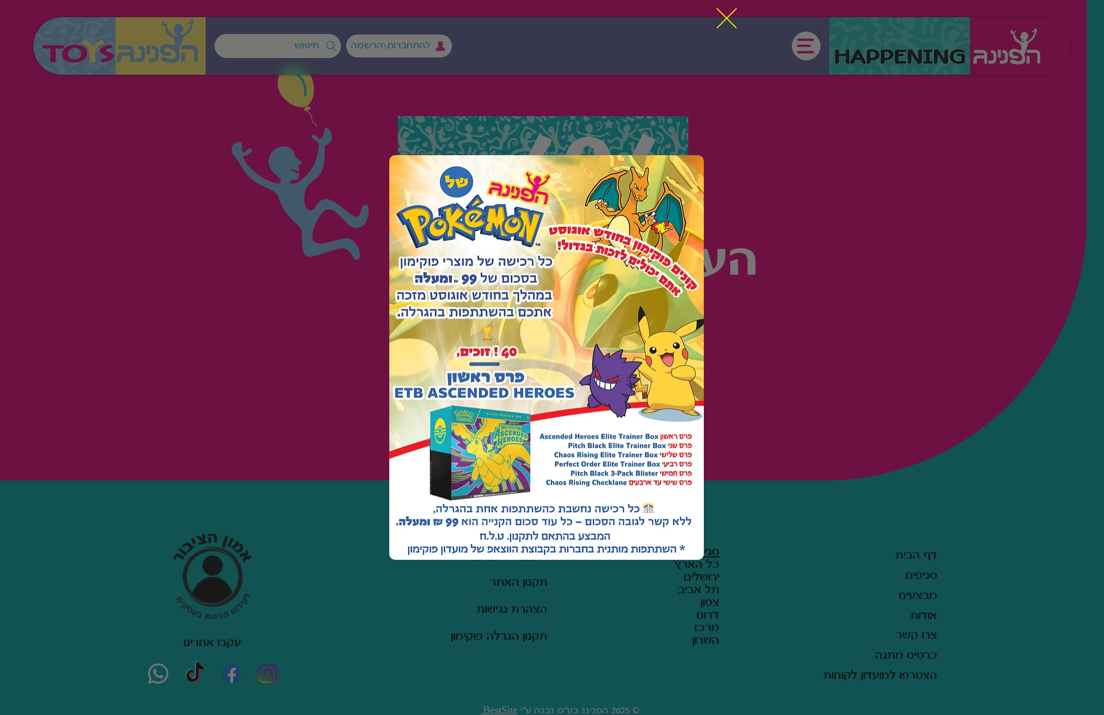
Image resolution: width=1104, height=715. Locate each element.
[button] (726, 19)
